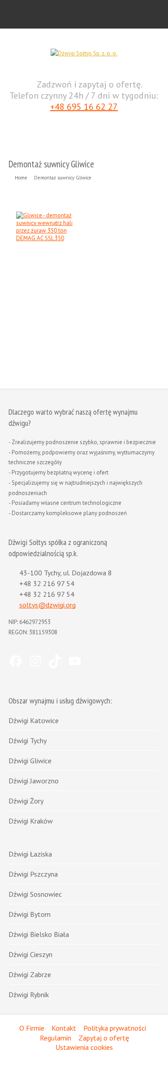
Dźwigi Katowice (34, 720)
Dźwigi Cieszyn (30, 954)
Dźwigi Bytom (30, 914)
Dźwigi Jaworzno (34, 780)
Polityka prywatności (114, 1028)
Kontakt (64, 1028)
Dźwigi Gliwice (30, 760)
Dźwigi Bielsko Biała (39, 934)
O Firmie (31, 1028)
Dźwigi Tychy (28, 740)
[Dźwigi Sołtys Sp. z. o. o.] (84, 53)
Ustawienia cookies (84, 1047)
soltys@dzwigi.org (47, 604)
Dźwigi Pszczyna (33, 874)
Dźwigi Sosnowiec (35, 894)
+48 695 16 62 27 (84, 106)
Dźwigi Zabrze (30, 974)
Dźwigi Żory (26, 800)
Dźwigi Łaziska (30, 853)
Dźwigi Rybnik (29, 994)
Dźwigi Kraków (31, 820)
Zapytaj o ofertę (103, 1037)
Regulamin (55, 1037)
